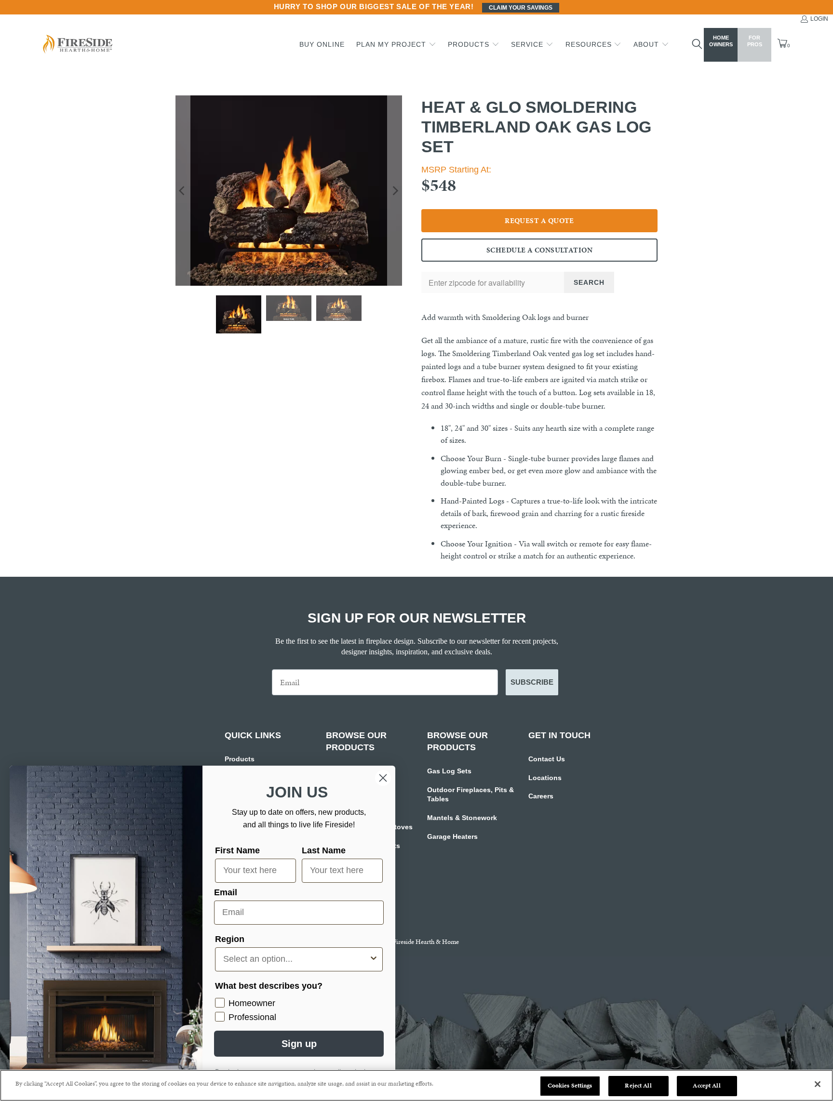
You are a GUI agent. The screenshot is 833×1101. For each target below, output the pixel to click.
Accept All (706, 1085)
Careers (540, 796)
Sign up (299, 1043)
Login (819, 18)
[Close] (817, 1084)
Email (225, 892)
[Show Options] (373, 959)
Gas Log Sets (449, 771)
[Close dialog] (383, 777)
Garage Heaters (452, 836)
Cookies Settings (570, 1085)
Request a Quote (539, 221)
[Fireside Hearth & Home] (76, 45)
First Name (237, 850)
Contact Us (546, 759)
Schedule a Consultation (539, 250)
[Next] (395, 190)
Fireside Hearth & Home (426, 941)
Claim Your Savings (520, 7)
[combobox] (296, 959)
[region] (416, 1085)
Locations (545, 778)
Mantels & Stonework (462, 818)
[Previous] (182, 190)
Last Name (324, 850)
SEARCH (589, 282)
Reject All (638, 1085)
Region (229, 939)
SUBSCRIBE (532, 682)
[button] (396, 45)
